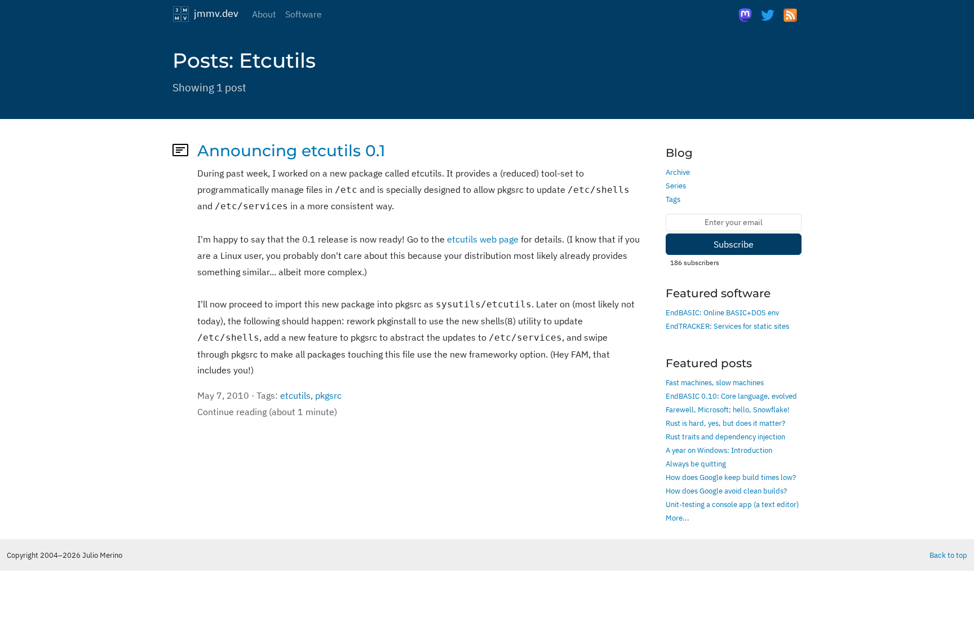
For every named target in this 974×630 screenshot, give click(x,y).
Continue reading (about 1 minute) (267, 411)
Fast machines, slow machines (715, 382)
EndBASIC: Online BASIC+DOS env (722, 312)
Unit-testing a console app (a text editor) (732, 504)
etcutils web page (483, 239)
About (264, 14)
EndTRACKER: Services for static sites (727, 326)
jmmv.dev (213, 13)
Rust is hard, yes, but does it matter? (725, 423)
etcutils (295, 395)
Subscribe (734, 244)
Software (303, 14)
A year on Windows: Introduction (719, 450)
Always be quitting (696, 464)
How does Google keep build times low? (731, 477)
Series (676, 185)
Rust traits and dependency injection (725, 436)
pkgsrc (328, 395)
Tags (673, 199)
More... (677, 518)
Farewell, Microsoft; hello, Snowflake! (728, 409)
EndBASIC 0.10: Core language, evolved (731, 396)
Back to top (948, 555)
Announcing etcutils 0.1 (291, 150)
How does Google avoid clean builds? (726, 491)
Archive (678, 172)
